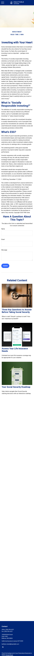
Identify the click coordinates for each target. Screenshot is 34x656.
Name (3, 229)
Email (3, 239)
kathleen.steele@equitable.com (10, 644)
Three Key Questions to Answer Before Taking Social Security (17, 310)
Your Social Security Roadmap (16, 387)
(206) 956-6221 (9, 629)
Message (4, 250)
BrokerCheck (9, 655)
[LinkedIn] (3, 647)
